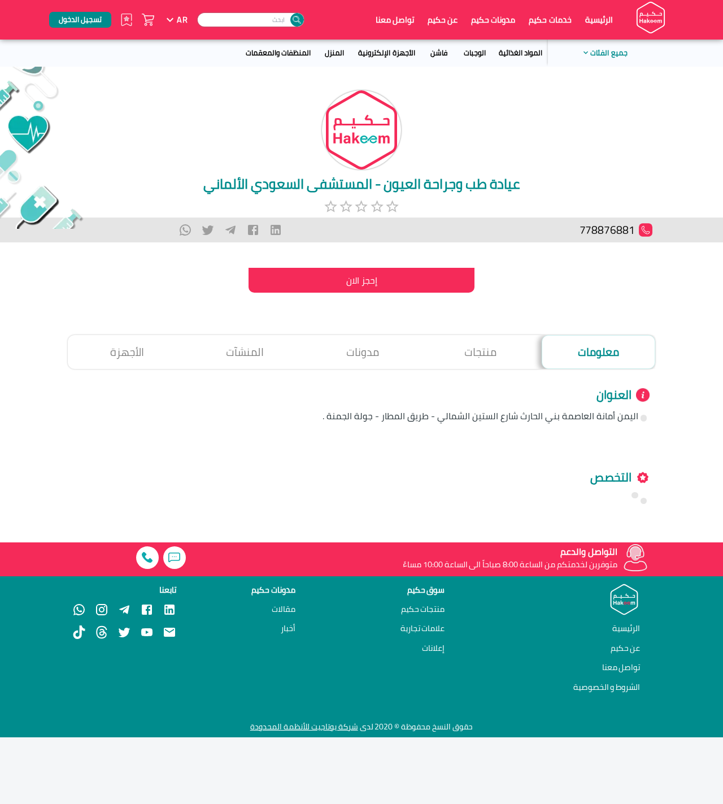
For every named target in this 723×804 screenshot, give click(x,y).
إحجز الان (361, 280)
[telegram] (230, 230)
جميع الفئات (608, 52)
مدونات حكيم (493, 19)
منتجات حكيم (423, 609)
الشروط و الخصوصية (607, 686)
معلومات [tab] (598, 352)
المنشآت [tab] (245, 352)
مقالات (283, 609)
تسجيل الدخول (80, 19)
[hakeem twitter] (124, 632)
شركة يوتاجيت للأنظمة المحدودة (304, 726)
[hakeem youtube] (147, 632)
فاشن (438, 52)
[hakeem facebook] (147, 609)
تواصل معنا (395, 20)
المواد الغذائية (520, 52)
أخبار (288, 628)
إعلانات (433, 648)
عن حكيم (443, 20)
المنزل (334, 52)
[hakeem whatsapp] (79, 609)
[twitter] (208, 230)
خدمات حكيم (550, 19)
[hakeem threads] (101, 632)
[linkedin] (275, 230)
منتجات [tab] (480, 352)
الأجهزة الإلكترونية (386, 52)
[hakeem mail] (169, 632)
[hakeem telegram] (124, 609)
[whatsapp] (185, 230)
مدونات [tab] (362, 352)
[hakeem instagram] (101, 609)
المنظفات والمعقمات (278, 52)
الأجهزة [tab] (127, 352)
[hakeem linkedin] (169, 608)
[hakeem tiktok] (79, 632)
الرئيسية (599, 20)
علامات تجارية (422, 628)
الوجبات (475, 52)
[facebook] (253, 230)
